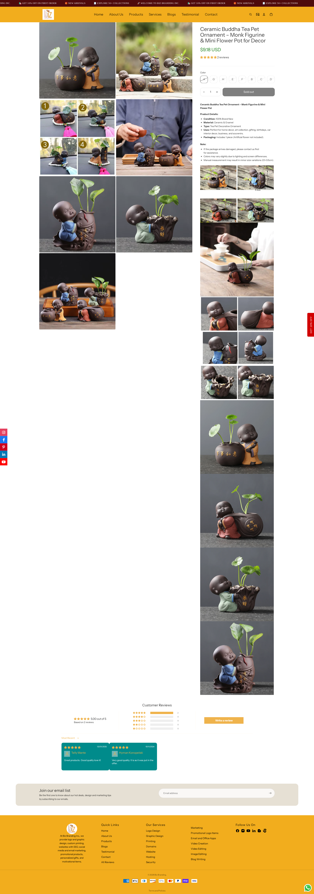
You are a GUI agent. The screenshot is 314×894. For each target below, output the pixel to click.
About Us (106, 836)
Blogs (104, 846)
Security (151, 862)
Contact (106, 856)
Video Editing (198, 848)
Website (150, 851)
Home (104, 830)
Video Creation (199, 843)
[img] (72, 747)
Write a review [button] (224, 720)
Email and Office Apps (203, 838)
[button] (208, 57)
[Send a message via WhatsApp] (307, 887)
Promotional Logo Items (204, 833)
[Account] (264, 14)
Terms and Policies (157, 890)
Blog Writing (198, 859)
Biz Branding (160, 875)
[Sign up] (270, 793)
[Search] (250, 14)
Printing (150, 841)
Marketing (197, 827)
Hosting (150, 856)
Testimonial (107, 851)
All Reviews (107, 862)
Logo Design (153, 830)
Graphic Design (154, 836)
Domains (151, 846)
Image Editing (199, 854)
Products (106, 841)
